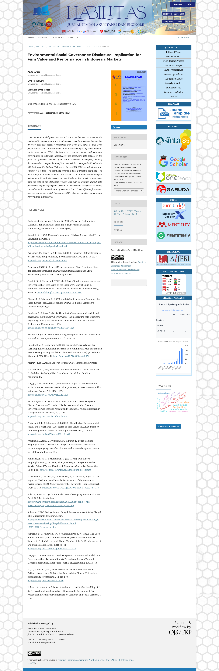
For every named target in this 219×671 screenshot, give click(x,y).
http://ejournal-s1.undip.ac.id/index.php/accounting (65, 469)
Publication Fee (173, 87)
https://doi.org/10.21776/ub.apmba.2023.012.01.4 (52, 548)
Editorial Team (173, 52)
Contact (173, 96)
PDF (117, 127)
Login (188, 4)
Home (31, 37)
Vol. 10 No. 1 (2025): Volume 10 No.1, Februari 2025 (74, 46)
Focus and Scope (173, 65)
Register (178, 4)
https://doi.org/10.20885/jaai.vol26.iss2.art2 (49, 434)
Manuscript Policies (173, 74)
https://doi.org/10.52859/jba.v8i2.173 (71, 356)
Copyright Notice (173, 83)
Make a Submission (168, 426)
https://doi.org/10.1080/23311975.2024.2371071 (51, 327)
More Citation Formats (127, 191)
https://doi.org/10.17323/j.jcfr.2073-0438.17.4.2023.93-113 (70, 487)
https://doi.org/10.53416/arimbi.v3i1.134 (47, 416)
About (72, 37)
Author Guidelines (173, 69)
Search (185, 37)
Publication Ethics (173, 78)
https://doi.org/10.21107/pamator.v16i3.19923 (59, 292)
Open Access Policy (173, 92)
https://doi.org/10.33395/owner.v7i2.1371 (48, 394)
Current (43, 37)
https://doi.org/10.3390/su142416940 (45, 580)
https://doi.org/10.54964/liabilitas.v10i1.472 (54, 104)
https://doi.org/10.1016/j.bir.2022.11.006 (47, 260)
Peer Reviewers (173, 56)
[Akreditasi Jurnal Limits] (173, 140)
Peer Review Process (173, 60)
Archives (58, 37)
